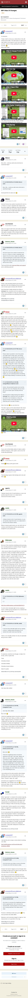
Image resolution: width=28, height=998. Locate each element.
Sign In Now (14, 964)
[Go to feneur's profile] (2, 312)
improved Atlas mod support (19, 265)
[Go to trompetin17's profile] (2, 32)
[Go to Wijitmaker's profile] (2, 541)
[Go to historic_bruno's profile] (2, 242)
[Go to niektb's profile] (2, 509)
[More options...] (25, 32)
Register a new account (14, 953)
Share (14, 973)
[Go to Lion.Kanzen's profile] (2, 224)
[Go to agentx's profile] (2, 489)
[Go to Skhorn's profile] (2, 158)
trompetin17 (5, 16)
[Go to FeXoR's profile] (2, 793)
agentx (7, 488)
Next (22, 25)
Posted (10, 33)
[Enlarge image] (6, 45)
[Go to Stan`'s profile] (2, 650)
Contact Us (14, 992)
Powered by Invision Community (14, 995)
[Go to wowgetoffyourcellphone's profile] (2, 279)
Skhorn (7, 158)
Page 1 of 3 (14, 25)
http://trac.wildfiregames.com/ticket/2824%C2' (12, 605)
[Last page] (26, 25)
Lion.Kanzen (9, 224)
